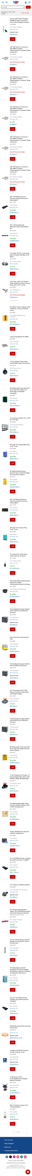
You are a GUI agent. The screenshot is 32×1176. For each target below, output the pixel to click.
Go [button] (28, 7)
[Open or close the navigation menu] (2, 2)
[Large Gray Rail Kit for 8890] (5, 345)
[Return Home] (16, 2)
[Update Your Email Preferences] (25, 1157)
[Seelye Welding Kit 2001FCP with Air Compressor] (5, 841)
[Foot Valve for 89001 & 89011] (5, 893)
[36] (5, 235)
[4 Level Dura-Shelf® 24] (5, 427)
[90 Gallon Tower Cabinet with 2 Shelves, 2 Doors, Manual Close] (5, 318)
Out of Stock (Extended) (17, 295)
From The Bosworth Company (18, 890)
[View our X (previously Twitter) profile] (10, 1157)
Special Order (14, 32)
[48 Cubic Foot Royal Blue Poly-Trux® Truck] (5, 454)
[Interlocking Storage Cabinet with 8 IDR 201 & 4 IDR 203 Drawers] (5, 729)
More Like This (14, 29)
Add (12, 39)
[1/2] (5, 58)
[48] (5, 207)
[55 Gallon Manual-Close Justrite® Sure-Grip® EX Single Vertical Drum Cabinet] (5, 481)
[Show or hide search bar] (7, 2)
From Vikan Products (16, 27)
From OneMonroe (15, 290)
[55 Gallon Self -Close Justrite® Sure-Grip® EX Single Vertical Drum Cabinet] (5, 757)
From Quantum (14, 617)
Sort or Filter (25, 13)
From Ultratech (14, 644)
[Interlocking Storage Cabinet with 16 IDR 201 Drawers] (5, 673)
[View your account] (26, 3)
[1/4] (5, 118)
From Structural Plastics (16, 424)
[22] (5, 867)
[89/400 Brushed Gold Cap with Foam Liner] (5, 1034)
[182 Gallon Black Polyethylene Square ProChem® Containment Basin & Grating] (5, 591)
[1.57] (5, 290)
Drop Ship (13, 210)
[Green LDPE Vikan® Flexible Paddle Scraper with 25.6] (5, 29)
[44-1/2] (5, 950)
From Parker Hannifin (16, 57)
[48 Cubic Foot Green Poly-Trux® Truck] (5, 537)
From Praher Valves (15, 261)
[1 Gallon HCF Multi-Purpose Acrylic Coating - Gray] (5, 1060)
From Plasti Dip (14, 1057)
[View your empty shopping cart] (29, 2)
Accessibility (20, 1160)
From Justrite (13, 205)
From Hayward (14, 699)
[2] (5, 1087)
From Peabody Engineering (18, 589)
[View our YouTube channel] (18, 1157)
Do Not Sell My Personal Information (16, 1162)
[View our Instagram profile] (14, 1157)
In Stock (12, 122)
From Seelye (13, 838)
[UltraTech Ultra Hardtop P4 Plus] (5, 647)
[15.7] (5, 921)
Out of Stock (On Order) (17, 62)
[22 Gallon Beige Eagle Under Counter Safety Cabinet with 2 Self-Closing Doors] (5, 813)
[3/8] (5, 148)
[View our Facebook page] (7, 1157)
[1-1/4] (5, 785)
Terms (14, 1160)
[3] (5, 263)
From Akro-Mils (14, 341)
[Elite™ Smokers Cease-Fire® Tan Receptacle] (5, 1114)
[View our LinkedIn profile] (21, 1157)
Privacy (10, 1160)
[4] (5, 371)
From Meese (13, 451)
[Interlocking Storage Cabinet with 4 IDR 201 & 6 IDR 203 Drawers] (5, 619)
